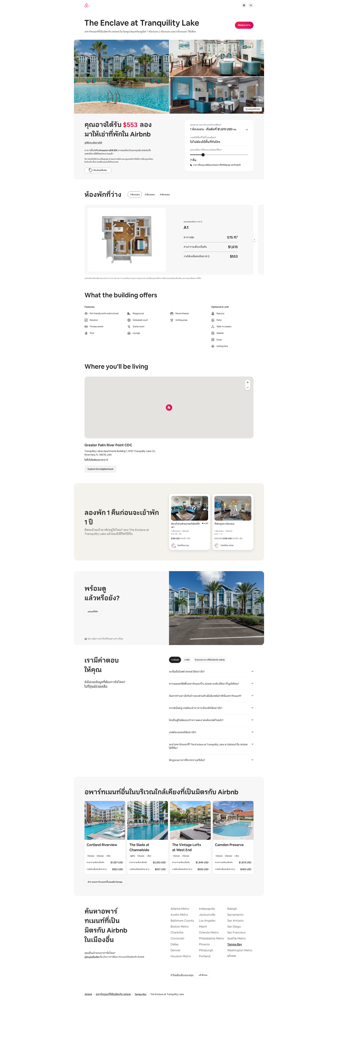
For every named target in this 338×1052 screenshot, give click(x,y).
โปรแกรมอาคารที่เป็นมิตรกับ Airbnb (210, 660)
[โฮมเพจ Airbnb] (86, 5)
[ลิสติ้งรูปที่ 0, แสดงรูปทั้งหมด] (217, 58)
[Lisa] (173, 545)
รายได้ (186, 660)
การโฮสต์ (175, 660)
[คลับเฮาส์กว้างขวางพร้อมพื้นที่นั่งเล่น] (217, 95)
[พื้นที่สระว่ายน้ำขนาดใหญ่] (121, 77)
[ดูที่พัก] (104, 837)
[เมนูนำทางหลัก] (250, 5)
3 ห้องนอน (165, 194)
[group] (219, 145)
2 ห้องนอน (150, 194)
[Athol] (217, 545)
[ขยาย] (247, 382)
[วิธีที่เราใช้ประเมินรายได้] (208, 256)
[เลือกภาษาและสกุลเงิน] (244, 5)
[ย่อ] (247, 387)
